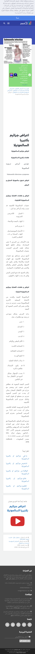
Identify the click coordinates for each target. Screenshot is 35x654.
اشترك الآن (23, 641)
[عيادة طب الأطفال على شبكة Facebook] (30, 625)
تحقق (12, 615)
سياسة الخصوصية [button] (21, 13)
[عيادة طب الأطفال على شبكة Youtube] (13, 625)
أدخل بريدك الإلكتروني (21, 637)
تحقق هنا (24, 84)
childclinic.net (17, 649)
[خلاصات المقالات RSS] (7, 625)
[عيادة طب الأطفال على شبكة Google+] (18, 625)
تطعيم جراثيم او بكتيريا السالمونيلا (17, 487)
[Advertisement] (17, 114)
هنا (7, 608)
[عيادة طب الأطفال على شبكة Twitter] (24, 625)
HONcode (17, 608)
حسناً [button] (17, 18)
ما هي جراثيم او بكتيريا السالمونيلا (17, 457)
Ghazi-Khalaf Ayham (21, 652)
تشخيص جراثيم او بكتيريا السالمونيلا (17, 465)
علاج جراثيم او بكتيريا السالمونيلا (17, 480)
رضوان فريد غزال (10, 578)
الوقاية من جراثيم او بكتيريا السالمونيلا (17, 472)
